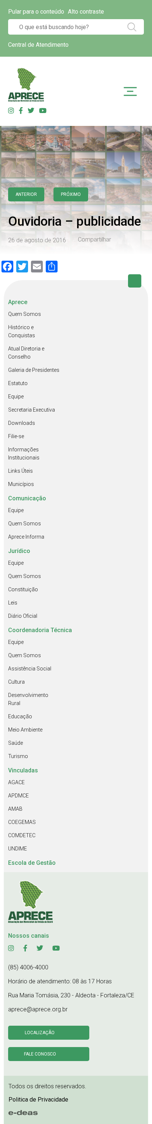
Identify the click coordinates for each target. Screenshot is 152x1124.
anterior (26, 194)
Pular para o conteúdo (36, 11)
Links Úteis (20, 471)
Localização (40, 1032)
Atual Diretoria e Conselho (26, 353)
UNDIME (17, 849)
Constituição (23, 589)
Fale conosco (40, 1054)
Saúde (15, 743)
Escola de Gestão (32, 862)
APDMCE (18, 796)
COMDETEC (21, 835)
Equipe (16, 396)
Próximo (71, 194)
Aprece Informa (26, 537)
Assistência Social (29, 669)
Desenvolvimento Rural (28, 699)
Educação (20, 716)
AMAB (15, 809)
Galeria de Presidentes (33, 370)
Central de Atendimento (38, 44)
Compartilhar (94, 240)
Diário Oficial (22, 616)
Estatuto (18, 383)
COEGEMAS (22, 822)
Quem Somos (24, 314)
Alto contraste (86, 11)
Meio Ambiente (25, 730)
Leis (12, 603)
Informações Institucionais (23, 454)
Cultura (16, 682)
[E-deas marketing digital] (23, 1112)
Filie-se (16, 436)
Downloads (21, 423)
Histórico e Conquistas (21, 331)
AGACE (16, 782)
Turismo (18, 756)
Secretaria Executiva (31, 410)
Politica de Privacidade (38, 1099)
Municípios (21, 484)
